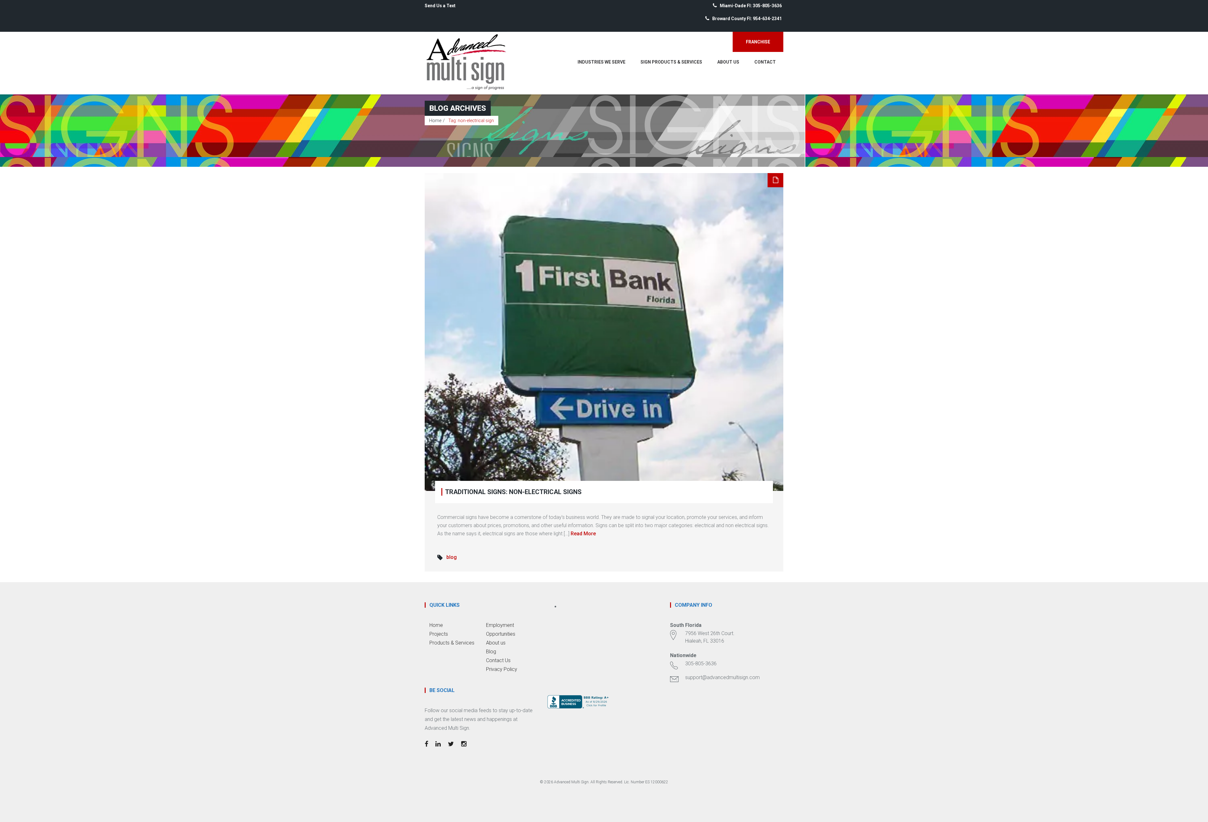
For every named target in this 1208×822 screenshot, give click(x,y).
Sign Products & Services (671, 62)
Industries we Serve (601, 62)
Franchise (758, 41)
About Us (728, 62)
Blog (491, 652)
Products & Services (451, 643)
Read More (583, 534)
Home (435, 120)
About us (496, 643)
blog (451, 557)
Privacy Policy (501, 669)
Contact (765, 62)
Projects (438, 634)
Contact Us (498, 660)
